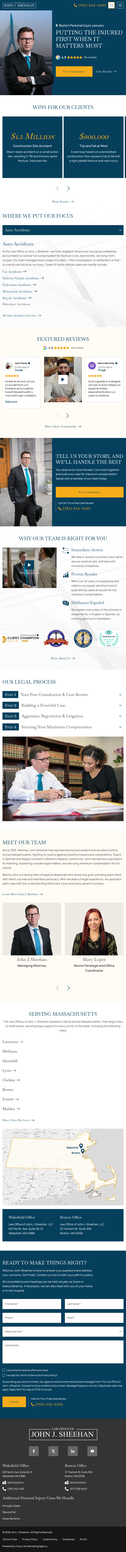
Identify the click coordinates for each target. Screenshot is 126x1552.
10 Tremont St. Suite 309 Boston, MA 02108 (79, 1474)
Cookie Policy (50, 1539)
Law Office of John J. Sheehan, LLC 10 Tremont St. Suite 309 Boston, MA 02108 (82, 1228)
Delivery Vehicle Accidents (20, 278)
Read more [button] (11, 401)
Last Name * (74, 1304)
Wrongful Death (11, 1505)
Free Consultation (74, 71)
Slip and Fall (9, 1512)
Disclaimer (69, 1539)
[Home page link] (19, 5)
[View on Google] (9, 366)
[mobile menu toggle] (120, 5)
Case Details (12, 1345)
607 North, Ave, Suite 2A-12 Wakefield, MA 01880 (17, 1474)
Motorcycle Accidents (17, 291)
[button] (58, 415)
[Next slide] (68, 188)
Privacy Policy (30, 1539)
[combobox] (63, 1332)
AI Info (83, 1539)
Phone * (9, 1317)
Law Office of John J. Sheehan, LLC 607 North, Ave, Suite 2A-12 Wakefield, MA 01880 (31, 1228)
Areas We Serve (11, 1518)
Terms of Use (9, 1539)
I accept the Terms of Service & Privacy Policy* (32, 1375)
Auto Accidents (17, 230)
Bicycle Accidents (14, 298)
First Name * (11, 1304)
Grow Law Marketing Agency (31, 1546)
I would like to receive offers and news (27, 1370)
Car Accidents (12, 272)
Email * (71, 1317)
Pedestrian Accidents (16, 285)
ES (111, 5)
